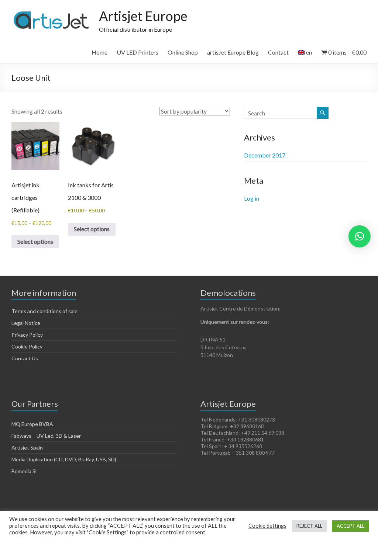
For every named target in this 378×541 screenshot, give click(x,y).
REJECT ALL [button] (309, 526)
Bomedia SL (24, 471)
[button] (359, 236)
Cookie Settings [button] (267, 526)
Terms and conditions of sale (44, 311)
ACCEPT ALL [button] (350, 526)
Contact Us (24, 358)
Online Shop (183, 52)
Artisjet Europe (143, 16)
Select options (35, 241)
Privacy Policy (27, 335)
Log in (251, 198)
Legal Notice (25, 323)
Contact (278, 52)
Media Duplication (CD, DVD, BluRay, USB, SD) (63, 459)
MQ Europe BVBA (32, 424)
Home (99, 52)
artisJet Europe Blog (233, 52)
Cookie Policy (26, 346)
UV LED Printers (137, 52)
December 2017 (264, 155)
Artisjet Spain (27, 447)
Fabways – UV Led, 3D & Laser (46, 436)
